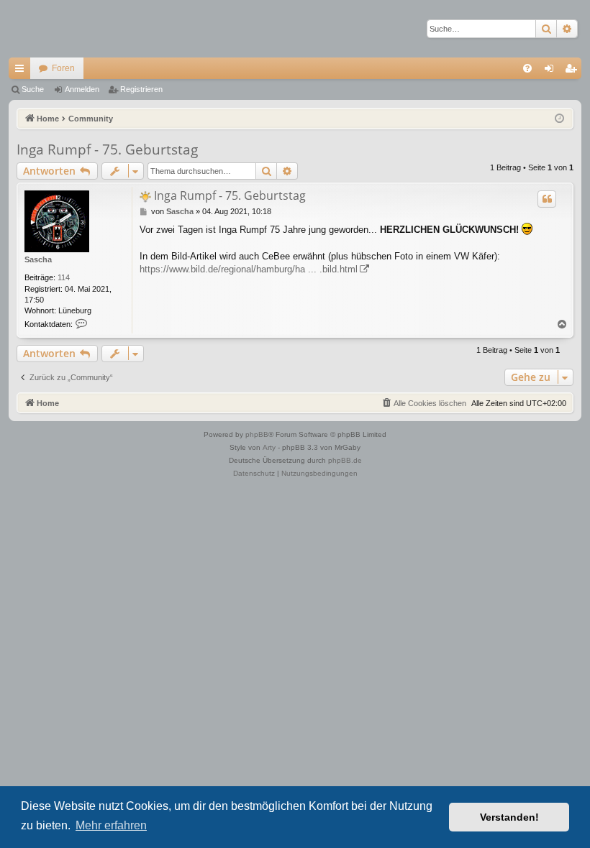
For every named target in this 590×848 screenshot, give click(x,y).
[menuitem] (527, 68)
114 (64, 277)
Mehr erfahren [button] (111, 825)
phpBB (256, 434)
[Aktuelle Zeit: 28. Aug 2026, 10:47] (559, 119)
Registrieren (141, 89)
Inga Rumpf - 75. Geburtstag (107, 149)
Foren (63, 68)
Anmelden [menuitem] (552, 71)
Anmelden (82, 89)
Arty (269, 447)
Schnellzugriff (22, 71)
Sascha (38, 259)
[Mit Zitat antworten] (546, 199)
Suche (33, 89)
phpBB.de (345, 460)
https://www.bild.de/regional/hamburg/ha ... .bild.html (249, 269)
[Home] (59, 28)
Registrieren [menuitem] (573, 71)
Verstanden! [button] (509, 817)
